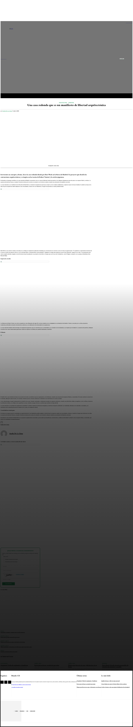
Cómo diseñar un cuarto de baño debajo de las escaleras (114, 684)
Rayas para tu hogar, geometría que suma (86, 684)
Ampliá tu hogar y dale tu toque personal (110, 681)
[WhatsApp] (77, 165)
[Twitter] (67, 165)
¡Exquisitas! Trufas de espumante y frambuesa (87, 681)
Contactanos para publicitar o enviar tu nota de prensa (21, 684)
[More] (82, 165)
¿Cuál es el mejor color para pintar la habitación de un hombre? (115, 687)
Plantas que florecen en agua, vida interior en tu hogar (89, 687)
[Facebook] (62, 165)
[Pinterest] (72, 165)
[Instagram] (5, 682)
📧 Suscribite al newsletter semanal (17, 687)
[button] (123, 58)
